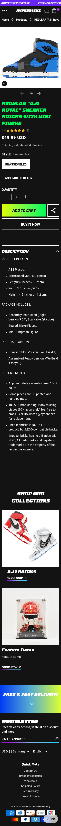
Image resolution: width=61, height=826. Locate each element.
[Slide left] (22, 93)
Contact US (30, 770)
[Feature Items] (30, 616)
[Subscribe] (57, 739)
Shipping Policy (30, 786)
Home (5, 19)
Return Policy (31, 791)
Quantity (9, 189)
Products (21, 19)
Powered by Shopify (41, 807)
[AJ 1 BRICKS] (30, 538)
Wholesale (30, 781)
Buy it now (30, 224)
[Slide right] (39, 93)
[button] (4, 10)
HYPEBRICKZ (25, 807)
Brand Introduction (30, 775)
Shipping (7, 145)
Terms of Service (30, 796)
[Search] (46, 10)
